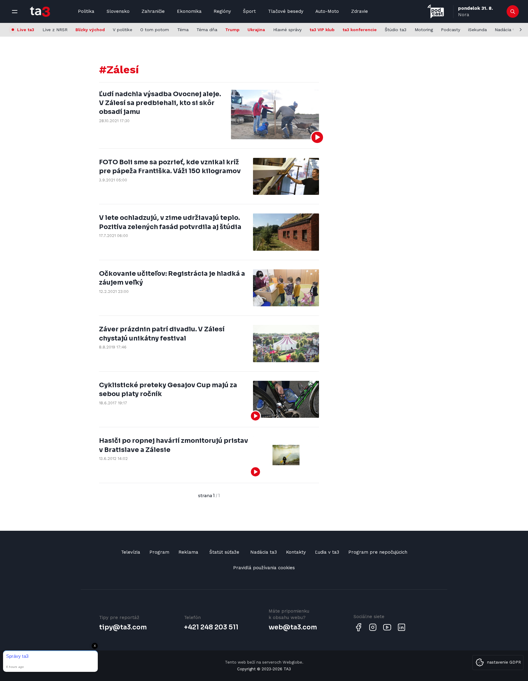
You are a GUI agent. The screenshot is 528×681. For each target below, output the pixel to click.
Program (159, 552)
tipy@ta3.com (123, 627)
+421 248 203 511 (211, 627)
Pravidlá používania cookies (264, 567)
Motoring (424, 29)
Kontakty (296, 552)
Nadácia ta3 (507, 29)
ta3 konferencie (360, 29)
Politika (86, 11)
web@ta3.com (293, 627)
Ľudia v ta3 (327, 552)
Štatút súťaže (224, 552)
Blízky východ (90, 29)
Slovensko (118, 11)
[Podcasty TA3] (435, 11)
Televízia (130, 552)
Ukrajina (256, 29)
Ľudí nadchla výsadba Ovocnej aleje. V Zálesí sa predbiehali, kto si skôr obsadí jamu (160, 103)
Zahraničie (153, 11)
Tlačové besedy (285, 11)
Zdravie (359, 11)
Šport (249, 11)
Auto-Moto (327, 11)
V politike (122, 29)
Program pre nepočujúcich (377, 552)
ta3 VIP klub (322, 29)
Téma (183, 29)
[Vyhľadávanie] (513, 11)
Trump (232, 29)
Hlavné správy (287, 29)
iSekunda (477, 29)
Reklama (188, 552)
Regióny (222, 11)
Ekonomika (189, 11)
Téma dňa (206, 29)
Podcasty (450, 29)
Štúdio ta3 (395, 29)
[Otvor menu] (14, 12)
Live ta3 (25, 29)
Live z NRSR (55, 29)
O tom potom (154, 29)
